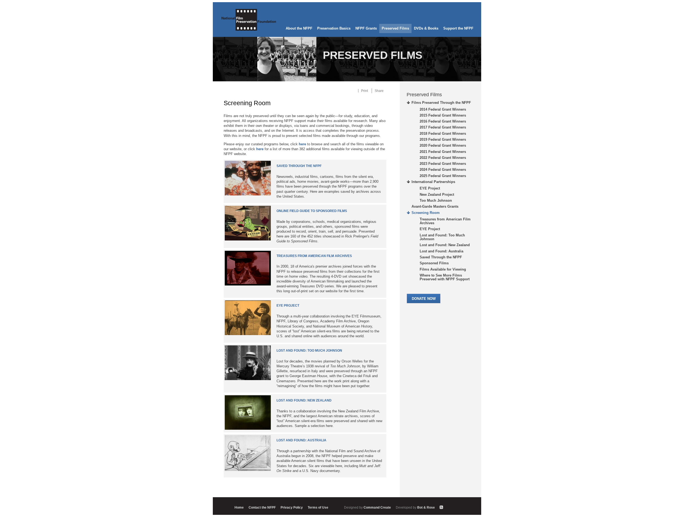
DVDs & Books (426, 28)
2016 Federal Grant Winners (443, 121)
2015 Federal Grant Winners (443, 115)
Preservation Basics (334, 28)
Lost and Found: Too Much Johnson (309, 350)
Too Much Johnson (436, 200)
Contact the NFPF (262, 507)
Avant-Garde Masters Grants (435, 206)
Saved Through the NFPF (299, 166)
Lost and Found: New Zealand (304, 400)
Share (379, 90)
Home (239, 507)
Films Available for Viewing (443, 269)
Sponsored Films (434, 263)
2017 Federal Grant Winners (443, 127)
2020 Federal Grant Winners (443, 145)
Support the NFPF (458, 28)
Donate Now (424, 299)
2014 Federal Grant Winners (443, 109)
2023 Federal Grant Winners (443, 164)
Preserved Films (395, 28)
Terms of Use (318, 507)
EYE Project (288, 305)
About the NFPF (299, 28)
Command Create (368, 507)
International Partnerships (433, 182)
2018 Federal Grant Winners (443, 133)
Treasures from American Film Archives (314, 256)
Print (364, 90)
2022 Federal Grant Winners (443, 158)
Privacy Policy (292, 507)
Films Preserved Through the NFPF (441, 103)
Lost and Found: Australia (301, 440)
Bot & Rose (416, 507)
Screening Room (426, 213)
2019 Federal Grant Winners (443, 139)
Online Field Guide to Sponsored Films (312, 211)
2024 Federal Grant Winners (443, 170)
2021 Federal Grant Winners (443, 152)
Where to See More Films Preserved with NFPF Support (445, 277)
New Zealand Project (437, 194)
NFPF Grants (366, 28)
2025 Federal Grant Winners (443, 176)
